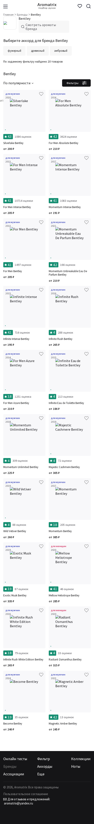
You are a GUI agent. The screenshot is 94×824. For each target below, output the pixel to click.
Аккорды (44, 766)
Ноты (75, 766)
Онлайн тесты (15, 758)
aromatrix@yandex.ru (18, 803)
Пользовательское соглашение (25, 794)
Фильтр (43, 758)
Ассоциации (13, 773)
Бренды (9, 766)
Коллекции (81, 758)
